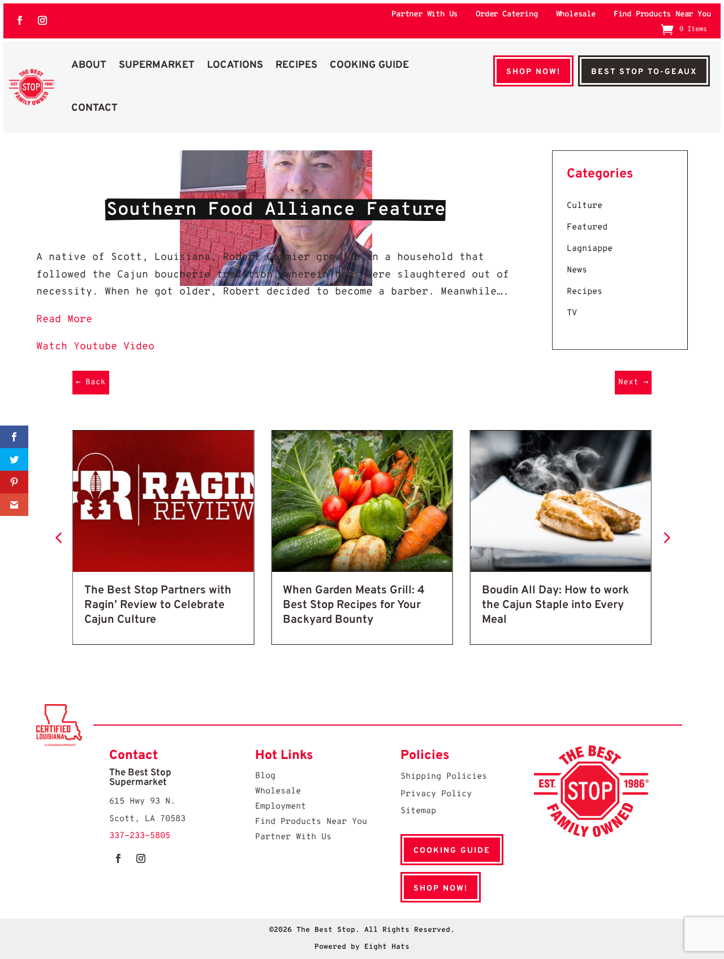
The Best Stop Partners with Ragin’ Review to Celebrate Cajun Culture (157, 605)
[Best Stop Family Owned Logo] (31, 87)
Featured (587, 227)
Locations (235, 65)
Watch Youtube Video (95, 346)
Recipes (296, 65)
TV (572, 313)
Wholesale (576, 15)
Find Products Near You (662, 15)
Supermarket (157, 65)
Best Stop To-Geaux (644, 72)
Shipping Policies (443, 776)
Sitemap (418, 811)
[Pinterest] (14, 482)
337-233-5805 (139, 836)
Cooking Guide (369, 65)
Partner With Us (424, 15)
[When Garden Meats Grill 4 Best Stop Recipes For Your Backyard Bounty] (362, 569)
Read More (64, 319)
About (88, 65)
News (577, 270)
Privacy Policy (436, 794)
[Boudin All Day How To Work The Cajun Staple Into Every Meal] (561, 569)
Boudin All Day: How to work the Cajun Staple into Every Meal (555, 605)
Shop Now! (533, 72)
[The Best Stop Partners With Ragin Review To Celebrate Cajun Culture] (163, 569)
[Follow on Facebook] (20, 20)
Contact (94, 108)
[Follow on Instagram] (42, 20)
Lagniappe (590, 249)
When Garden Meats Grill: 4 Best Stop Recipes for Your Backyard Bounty (354, 605)
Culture (584, 206)
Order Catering (506, 15)
